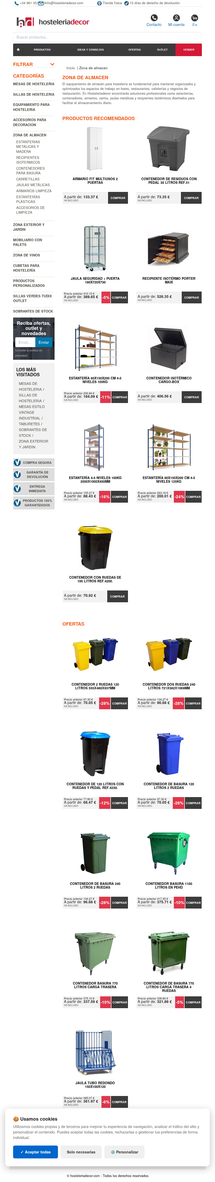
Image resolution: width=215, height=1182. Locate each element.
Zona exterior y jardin (29, 227)
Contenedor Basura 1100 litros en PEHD (169, 886)
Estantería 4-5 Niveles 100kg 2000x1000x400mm (95, 480)
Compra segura (37, 462)
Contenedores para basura (30, 171)
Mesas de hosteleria (33, 83)
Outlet (162, 49)
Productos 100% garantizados (37, 502)
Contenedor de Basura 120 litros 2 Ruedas (169, 786)
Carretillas (28, 178)
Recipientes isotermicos (28, 160)
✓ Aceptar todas (35, 1152)
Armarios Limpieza (34, 190)
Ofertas (134, 49)
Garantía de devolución (37, 474)
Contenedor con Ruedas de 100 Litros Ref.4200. (95, 579)
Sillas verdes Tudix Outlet (32, 298)
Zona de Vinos (26, 254)
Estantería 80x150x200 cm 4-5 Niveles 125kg (169, 480)
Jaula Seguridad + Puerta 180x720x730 (95, 280)
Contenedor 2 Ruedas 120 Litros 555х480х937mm (95, 686)
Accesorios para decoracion (29, 122)
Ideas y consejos (90, 49)
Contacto (154, 24)
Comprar (118, 198)
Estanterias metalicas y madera (28, 146)
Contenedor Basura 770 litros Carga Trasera (95, 985)
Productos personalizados (29, 283)
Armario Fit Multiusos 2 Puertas (95, 181)
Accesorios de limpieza (30, 210)
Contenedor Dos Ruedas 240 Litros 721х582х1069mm (169, 686)
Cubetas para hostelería (26, 268)
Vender (188, 49)
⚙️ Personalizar (124, 1151)
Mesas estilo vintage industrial (32, 412)
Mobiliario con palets (27, 242)
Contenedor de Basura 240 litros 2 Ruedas (95, 886)
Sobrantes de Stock (33, 311)
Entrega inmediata (37, 488)
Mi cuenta (176, 24)
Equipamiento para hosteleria (31, 107)
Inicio (70, 67)
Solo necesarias (81, 1151)
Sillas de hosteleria (33, 94)
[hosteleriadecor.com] (53, 17)
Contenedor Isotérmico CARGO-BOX (169, 380)
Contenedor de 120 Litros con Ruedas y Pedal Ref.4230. (95, 786)
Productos (42, 49)
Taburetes (29, 423)
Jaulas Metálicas (33, 184)
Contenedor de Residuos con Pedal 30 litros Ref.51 (169, 181)
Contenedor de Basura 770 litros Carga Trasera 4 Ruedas (169, 986)
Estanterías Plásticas (28, 199)
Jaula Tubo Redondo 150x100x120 (95, 1085)
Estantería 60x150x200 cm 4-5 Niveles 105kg (95, 380)
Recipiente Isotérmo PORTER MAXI (168, 280)
